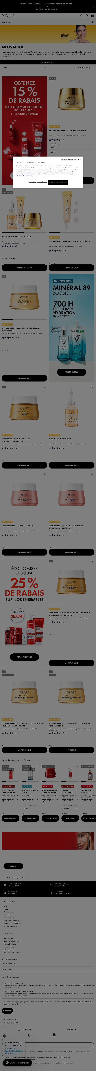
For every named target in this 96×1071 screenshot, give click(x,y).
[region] (48, 172)
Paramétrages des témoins (38, 182)
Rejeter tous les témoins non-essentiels (71, 159)
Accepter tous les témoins (58, 182)
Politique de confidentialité (25, 175)
